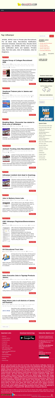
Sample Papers (42, 154)
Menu (2, 10)
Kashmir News (24, 177)
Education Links (6, 345)
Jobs (13, 64)
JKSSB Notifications (45, 47)
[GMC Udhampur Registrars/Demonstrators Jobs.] (6, 234)
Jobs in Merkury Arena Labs (13, 198)
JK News (13, 126)
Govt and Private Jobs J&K (45, 127)
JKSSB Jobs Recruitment (46, 43)
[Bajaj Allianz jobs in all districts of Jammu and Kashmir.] (6, 311)
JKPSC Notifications (45, 48)
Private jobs (17, 65)
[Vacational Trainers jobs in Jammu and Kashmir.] (6, 104)
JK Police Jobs (42, 143)
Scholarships (42, 157)
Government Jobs (15, 225)
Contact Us (4, 342)
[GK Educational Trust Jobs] (6, 257)
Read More (32, 83)
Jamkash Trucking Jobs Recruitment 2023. (18, 149)
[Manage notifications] (52, 395)
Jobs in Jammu (17, 64)
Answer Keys (42, 156)
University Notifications (45, 50)
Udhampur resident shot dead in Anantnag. (19, 175)
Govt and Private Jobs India (45, 125)
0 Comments (13, 67)
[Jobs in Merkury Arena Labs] (6, 204)
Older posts (5, 326)
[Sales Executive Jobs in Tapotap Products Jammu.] (6, 285)
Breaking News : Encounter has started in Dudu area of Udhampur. (18, 123)
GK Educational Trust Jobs (12, 249)
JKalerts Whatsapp (6, 354)
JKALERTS (7, 64)
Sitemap (4, 358)
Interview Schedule (43, 148)
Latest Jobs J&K (5, 65)
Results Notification (43, 145)
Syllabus (41, 150)
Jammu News (18, 126)
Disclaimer (4, 344)
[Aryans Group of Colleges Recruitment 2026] (6, 73)
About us (4, 336)
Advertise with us (6, 338)
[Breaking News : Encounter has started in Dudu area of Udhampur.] (6, 132)
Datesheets (41, 152)
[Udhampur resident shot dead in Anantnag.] (6, 183)
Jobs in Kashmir (24, 64)
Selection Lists (42, 147)
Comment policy (6, 340)
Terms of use (5, 360)
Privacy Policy (5, 356)
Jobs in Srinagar (31, 64)
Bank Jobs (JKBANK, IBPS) (45, 141)
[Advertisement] (27, 21)
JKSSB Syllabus (44, 45)
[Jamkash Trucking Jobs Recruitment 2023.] (6, 158)
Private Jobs (12, 65)
